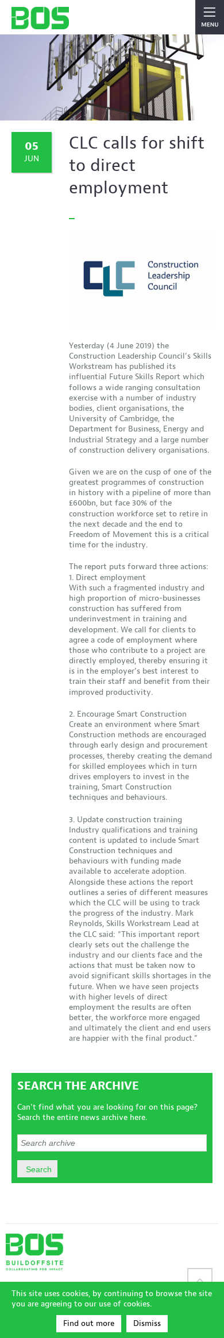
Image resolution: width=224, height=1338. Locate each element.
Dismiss (147, 1323)
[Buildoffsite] (40, 18)
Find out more (88, 1323)
